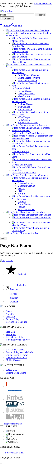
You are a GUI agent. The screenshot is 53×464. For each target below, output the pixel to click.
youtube (14, 301)
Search (3, 14)
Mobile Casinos (13, 360)
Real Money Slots (14, 337)
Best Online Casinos (15, 349)
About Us (10, 314)
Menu (3, 238)
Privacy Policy (12, 319)
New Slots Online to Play (18, 339)
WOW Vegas (12, 370)
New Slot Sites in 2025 (16, 357)
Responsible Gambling (16, 322)
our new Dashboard (43, 3)
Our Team (10, 316)
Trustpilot (21, 274)
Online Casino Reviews (17, 355)
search (41, 15)
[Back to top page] (1, 463)
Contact (9, 311)
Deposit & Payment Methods (19, 352)
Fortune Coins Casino (16, 373)
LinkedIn (21, 285)
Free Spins (11, 334)
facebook (12, 294)
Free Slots (10, 332)
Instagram (14, 289)
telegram (13, 298)
